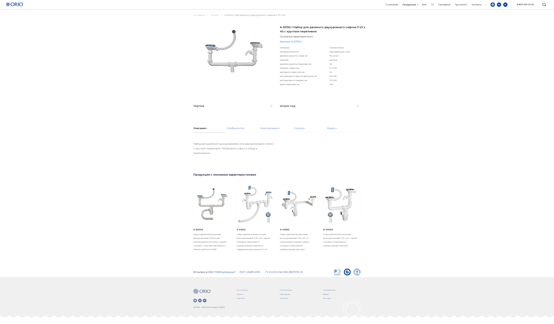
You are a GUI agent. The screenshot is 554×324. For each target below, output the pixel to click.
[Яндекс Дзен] (493, 4)
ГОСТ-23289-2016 (249, 272)
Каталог (215, 15)
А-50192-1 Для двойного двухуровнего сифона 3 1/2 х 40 (254, 15)
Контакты (476, 4)
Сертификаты (329, 290)
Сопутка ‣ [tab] (299, 128)
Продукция (409, 4)
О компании (391, 4)
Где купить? (461, 4)
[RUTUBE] (505, 4)
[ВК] (499, 4)
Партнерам (285, 294)
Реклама (327, 298)
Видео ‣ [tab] (332, 128)
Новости (240, 298)
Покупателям (286, 290)
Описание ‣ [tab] (200, 128)
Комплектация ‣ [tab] (270, 128)
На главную (199, 15)
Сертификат (444, 4)
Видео (326, 294)
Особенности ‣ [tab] (236, 128)
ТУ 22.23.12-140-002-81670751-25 (284, 272)
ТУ (432, 4)
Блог (424, 4)
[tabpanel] (277, 154)
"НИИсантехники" (225, 272)
